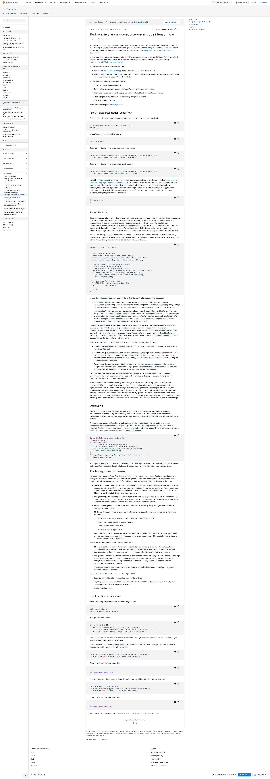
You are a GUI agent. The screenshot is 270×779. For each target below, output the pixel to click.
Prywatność (42, 774)
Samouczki (23, 14)
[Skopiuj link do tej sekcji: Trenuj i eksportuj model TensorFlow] (134, 113)
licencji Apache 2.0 (178, 731)
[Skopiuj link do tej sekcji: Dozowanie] (105, 406)
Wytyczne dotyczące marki (159, 762)
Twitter (33, 762)
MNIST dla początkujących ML (112, 62)
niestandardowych (144, 398)
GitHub (253, 2)
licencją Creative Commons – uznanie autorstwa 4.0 (135, 731)
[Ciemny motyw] (175, 123)
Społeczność (79, 2)
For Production (10, 9)
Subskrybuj (244, 775)
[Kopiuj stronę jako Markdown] (99, 39)
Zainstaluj (28, 2)
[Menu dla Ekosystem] (70, 2)
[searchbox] (14, 20)
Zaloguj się (263, 2)
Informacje (39, 2)
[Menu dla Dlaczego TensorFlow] (108, 2)
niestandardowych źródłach (126, 398)
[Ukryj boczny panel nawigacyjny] (25, 775)
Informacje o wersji (157, 756)
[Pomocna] (175, 29)
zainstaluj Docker (116, 105)
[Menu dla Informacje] (45, 2)
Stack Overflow (156, 759)
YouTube (34, 766)
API (51, 2)
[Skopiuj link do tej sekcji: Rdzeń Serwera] (109, 213)
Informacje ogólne (9, 14)
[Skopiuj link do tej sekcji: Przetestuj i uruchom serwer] (125, 596)
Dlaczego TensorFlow (98, 2)
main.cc (103, 74)
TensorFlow (93, 29)
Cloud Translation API (140, 22)
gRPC (116, 77)
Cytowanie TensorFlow (158, 766)
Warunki (33, 774)
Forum (33, 756)
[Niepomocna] (178, 29)
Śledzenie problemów (158, 752)
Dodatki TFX (47, 14)
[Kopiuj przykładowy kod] (178, 123)
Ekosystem (63, 2)
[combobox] (221, 2)
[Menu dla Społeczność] (86, 2)
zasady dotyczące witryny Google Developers (129, 733)
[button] (12, 153)
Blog (32, 752)
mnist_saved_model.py (112, 71)
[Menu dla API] (55, 2)
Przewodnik (35, 14)
